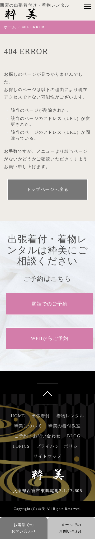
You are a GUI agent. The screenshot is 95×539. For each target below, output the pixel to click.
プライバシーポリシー (59, 446)
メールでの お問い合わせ (71, 528)
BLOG (73, 436)
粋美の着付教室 (64, 426)
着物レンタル (70, 416)
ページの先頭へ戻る (47, 394)
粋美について (28, 426)
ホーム (10, 27)
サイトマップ (47, 456)
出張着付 (40, 416)
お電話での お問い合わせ (23, 528)
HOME (18, 416)
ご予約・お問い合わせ (37, 436)
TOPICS (21, 446)
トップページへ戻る (47, 189)
